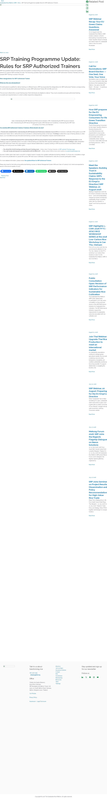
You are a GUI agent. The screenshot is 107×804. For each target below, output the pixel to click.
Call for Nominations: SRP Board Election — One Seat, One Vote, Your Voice (97, 71)
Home (18, 3)
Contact (58, 672)
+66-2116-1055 (33, 673)
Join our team (59, 668)
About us (34, 3)
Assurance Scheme (61, 670)
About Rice (25, 3)
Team (57, 681)
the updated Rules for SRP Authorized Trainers (38, 160)
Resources (63, 3)
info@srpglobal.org (35, 675)
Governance (59, 676)
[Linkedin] (87, 11)
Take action (55, 3)
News (80, 3)
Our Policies (33, 693)
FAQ (101, 3)
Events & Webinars (91, 3)
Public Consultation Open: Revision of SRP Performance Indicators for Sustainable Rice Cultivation (97, 286)
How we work (44, 3)
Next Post (2, 177)
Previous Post (5, 175)
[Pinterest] (87, 8)
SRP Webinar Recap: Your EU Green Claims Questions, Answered (96, 24)
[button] (29, 3)
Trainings (58, 683)
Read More (92, 49)
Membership (72, 3)
